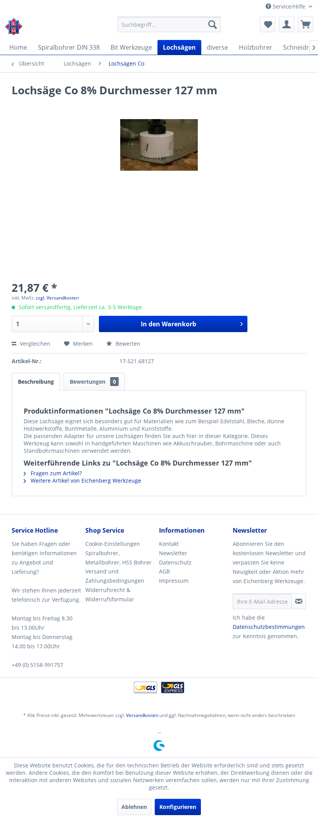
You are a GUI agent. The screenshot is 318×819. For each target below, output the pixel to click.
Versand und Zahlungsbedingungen (114, 576)
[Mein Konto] (286, 24)
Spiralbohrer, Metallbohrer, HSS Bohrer (118, 557)
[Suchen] (212, 24)
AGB (164, 571)
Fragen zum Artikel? (55, 473)
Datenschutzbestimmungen (269, 626)
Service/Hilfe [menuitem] (289, 6)
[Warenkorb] (305, 24)
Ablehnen (134, 806)
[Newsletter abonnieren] (298, 601)
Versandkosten (142, 715)
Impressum (173, 580)
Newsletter (173, 553)
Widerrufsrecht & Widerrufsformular (109, 594)
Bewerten (127, 343)
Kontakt (169, 543)
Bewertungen (93, 381)
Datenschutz (175, 562)
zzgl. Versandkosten (57, 297)
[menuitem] (169, 24)
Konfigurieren (177, 806)
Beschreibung (36, 381)
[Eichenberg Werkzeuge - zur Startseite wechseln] (13, 26)
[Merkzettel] (267, 24)
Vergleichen (34, 343)
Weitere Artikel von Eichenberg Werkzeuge (85, 480)
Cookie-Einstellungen (112, 543)
